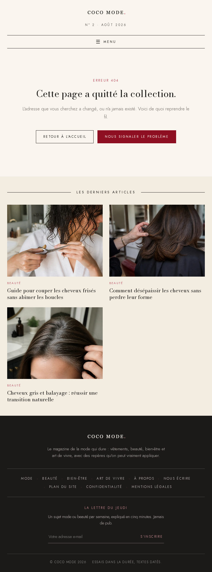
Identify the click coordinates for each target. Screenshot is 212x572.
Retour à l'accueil (64, 136)
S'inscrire (152, 536)
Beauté (50, 478)
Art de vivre (111, 478)
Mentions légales (152, 486)
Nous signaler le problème (137, 136)
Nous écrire (177, 478)
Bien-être (77, 478)
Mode (27, 478)
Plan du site (63, 486)
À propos (144, 478)
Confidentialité (104, 486)
